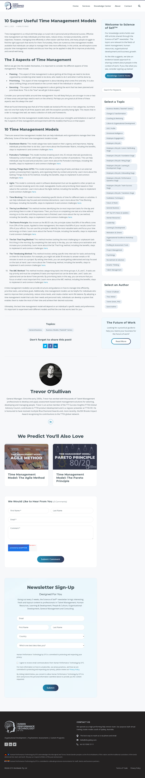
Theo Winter (111, 297)
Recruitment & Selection (115, 260)
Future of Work (112, 203)
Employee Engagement (114, 138)
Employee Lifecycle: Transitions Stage (120, 193)
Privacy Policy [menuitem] (135, 768)
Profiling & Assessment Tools (117, 245)
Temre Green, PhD (113, 302)
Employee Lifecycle (113, 143)
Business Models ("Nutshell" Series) (59, 330)
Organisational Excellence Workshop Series (119, 238)
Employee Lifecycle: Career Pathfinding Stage (120, 149)
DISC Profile (110, 128)
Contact (128, 6)
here (51, 149)
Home (76, 6)
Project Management (114, 250)
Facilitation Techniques (114, 198)
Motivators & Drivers (114, 232)
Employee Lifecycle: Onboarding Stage (120, 173)
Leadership (110, 223)
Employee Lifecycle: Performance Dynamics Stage (118, 179)
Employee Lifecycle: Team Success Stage (119, 186)
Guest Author (111, 307)
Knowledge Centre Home (118, 76)
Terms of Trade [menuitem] (122, 768)
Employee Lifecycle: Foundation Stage (120, 156)
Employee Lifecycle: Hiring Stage (118, 160)
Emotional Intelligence (114, 133)
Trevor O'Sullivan (112, 292)
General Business (35, 330)
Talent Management (113, 270)
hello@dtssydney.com (88, 740)
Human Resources (113, 218)
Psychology (110, 255)
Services (86, 6)
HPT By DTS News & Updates (117, 213)
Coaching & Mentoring (114, 118)
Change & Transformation (116, 113)
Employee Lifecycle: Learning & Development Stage (117, 166)
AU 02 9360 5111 (87, 744)
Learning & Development (115, 228)
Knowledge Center (102, 6)
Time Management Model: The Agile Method (26, 476)
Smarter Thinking (112, 265)
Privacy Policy (74, 669)
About (118, 6)
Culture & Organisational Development (120, 123)
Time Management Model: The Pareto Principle (70, 478)
